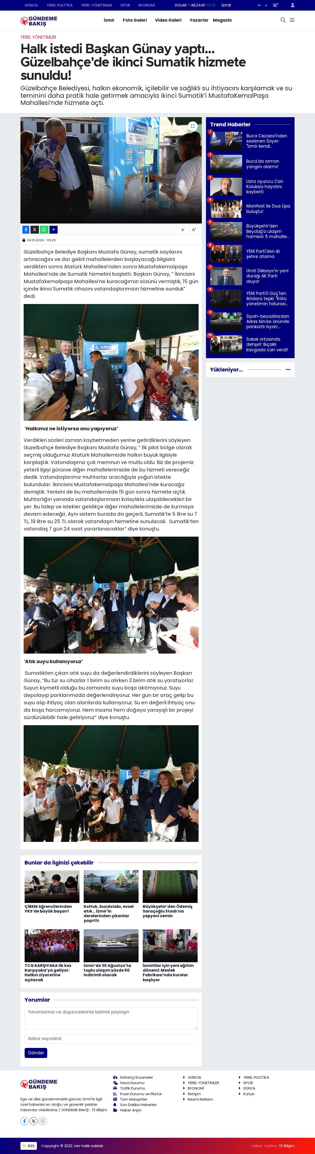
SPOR (125, 5)
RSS (31, 1145)
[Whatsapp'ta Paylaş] (44, 230)
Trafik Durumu (132, 1088)
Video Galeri (168, 20)
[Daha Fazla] (53, 230)
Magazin (222, 20)
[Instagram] (43, 1121)
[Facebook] (24, 1121)
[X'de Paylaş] (35, 230)
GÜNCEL (31, 5)
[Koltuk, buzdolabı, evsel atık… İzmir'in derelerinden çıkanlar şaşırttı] (111, 886)
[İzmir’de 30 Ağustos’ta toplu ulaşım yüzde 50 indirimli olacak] (111, 945)
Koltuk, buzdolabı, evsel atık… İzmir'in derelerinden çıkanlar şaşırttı (109, 914)
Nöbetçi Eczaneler (136, 1077)
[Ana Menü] (292, 20)
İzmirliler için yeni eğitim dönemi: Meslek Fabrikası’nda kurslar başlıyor (168, 973)
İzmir (109, 20)
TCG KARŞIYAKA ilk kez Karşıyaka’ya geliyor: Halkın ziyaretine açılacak (48, 973)
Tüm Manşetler (133, 1099)
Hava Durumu (132, 1082)
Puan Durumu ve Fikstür (141, 1093)
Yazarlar (199, 20)
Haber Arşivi (130, 1110)
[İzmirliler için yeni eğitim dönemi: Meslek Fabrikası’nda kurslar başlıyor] (170, 945)
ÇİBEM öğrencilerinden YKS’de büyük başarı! (48, 909)
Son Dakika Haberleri (138, 1104)
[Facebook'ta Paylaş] (25, 230)
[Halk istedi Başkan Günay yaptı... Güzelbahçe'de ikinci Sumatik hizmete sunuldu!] (111, 170)
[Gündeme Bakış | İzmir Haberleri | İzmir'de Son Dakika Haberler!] (38, 20)
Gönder (36, 1053)
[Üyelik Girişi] (291, 5)
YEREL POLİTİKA (60, 5)
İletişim (194, 1093)
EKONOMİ (147, 5)
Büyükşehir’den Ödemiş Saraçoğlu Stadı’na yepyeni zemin (167, 911)
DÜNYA (249, 1088)
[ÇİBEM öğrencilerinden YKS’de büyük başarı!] (52, 886)
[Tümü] (288, 369)
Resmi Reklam (200, 1099)
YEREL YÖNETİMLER (96, 5)
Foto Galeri (135, 20)
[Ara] (283, 20)
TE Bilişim (287, 1145)
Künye (248, 1093)
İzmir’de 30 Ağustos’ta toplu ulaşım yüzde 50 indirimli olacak (107, 970)
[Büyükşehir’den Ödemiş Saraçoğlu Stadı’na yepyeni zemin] (170, 886)
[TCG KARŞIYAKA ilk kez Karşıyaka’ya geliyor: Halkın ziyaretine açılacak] (52, 945)
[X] (34, 1121)
